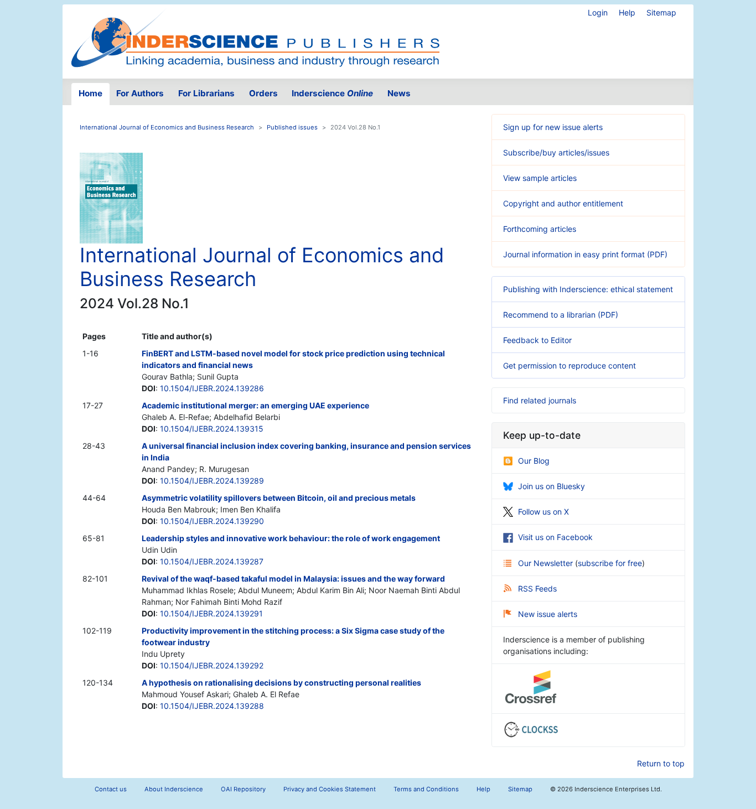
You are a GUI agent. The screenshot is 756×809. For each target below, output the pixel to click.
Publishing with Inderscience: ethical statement (588, 289)
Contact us (111, 789)
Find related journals (539, 400)
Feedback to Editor (537, 340)
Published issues (292, 127)
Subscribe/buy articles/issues (556, 152)
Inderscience (332, 93)
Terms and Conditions (426, 789)
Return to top (661, 763)
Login (598, 12)
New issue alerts (547, 614)
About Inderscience (173, 789)
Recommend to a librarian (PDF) (560, 314)
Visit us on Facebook (555, 537)
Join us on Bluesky (551, 486)
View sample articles (540, 178)
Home (90, 93)
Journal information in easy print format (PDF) (585, 254)
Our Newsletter (546, 563)
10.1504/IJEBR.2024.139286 (212, 388)
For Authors (140, 93)
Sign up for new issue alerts (553, 127)
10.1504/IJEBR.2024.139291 (211, 613)
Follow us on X (543, 511)
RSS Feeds (537, 588)
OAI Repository (243, 789)
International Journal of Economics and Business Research (167, 127)
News (399, 93)
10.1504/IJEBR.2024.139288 (212, 706)
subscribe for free (610, 563)
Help (627, 12)
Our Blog (534, 460)
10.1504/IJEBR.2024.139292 (211, 665)
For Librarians (206, 93)
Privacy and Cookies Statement (329, 789)
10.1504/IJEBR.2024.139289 (212, 480)
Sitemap (661, 12)
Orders (263, 93)
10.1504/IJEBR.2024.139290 (212, 521)
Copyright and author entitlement (563, 203)
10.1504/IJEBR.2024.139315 (211, 428)
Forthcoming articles (539, 229)
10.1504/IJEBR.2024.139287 (211, 561)
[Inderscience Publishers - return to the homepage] (255, 37)
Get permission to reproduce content (569, 365)
